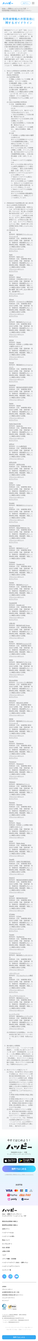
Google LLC (20, 564)
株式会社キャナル (22, 998)
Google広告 (13, 603)
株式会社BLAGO (21, 898)
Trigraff (11, 896)
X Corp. (19, 916)
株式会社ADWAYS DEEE (24, 387)
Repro (11, 821)
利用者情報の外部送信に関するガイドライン (12, 1295)
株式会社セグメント (23, 784)
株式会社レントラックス (24, 1016)
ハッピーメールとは (8, 1232)
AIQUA (11, 340)
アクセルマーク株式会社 (24, 301)
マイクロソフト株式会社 (24, 682)
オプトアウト (13, 251)
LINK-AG (12, 623)
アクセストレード (15, 953)
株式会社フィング (22, 548)
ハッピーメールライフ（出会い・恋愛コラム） (15, 1262)
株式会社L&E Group (23, 625)
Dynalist (11, 503)
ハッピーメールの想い (8, 1236)
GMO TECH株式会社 (23, 861)
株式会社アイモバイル (23, 662)
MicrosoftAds (13, 680)
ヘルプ (4, 1255)
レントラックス (14, 1014)
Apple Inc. (19, 426)
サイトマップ (5, 1300)
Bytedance (20, 743)
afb (10, 320)
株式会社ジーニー (22, 584)
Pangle (11, 741)
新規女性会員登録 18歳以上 (10, 1221)
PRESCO (12, 782)
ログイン (26, 3)
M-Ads (11, 641)
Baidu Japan (20, 843)
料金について (6, 1240)
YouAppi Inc (20, 937)
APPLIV (11, 444)
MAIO (11, 660)
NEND (11, 719)
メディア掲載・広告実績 (9, 1258)
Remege (12, 802)
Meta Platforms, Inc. (23, 528)
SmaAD (11, 859)
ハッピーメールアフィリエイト (11, 1266)
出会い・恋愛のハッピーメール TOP (14, 8)
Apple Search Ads (15, 424)
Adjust (11, 275)
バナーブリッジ (14, 973)
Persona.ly (12, 762)
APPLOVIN (12, 462)
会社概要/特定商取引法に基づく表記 (10, 1292)
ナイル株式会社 (21, 446)
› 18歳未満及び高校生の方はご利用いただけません (19, 1174)
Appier (18, 342)
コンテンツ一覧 (6, 1270)
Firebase (12, 562)
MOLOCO (12, 700)
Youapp (11, 934)
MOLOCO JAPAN (22, 703)
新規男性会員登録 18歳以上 (10, 1225)
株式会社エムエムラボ (23, 643)
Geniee (11, 582)
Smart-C (12, 878)
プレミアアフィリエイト (17, 996)
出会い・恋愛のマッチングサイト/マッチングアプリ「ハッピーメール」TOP (14, 1215)
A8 (10, 232)
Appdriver (12, 385)
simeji (11, 841)
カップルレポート (7, 1244)
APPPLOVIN (20, 464)
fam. (10, 546)
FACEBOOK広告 (14, 526)
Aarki (10, 254)
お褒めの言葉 (6, 1251)
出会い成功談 (6, 1247)
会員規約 (4, 1286)
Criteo (11, 483)
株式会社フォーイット (23, 322)
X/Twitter (12, 914)
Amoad (11, 362)
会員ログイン (6, 1229)
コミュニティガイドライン (8, 1297)
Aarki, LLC (19, 257)
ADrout (11, 299)
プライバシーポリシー (16, 249)
